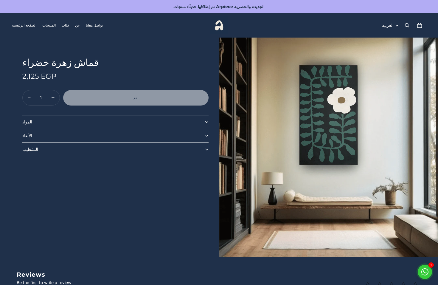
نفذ (136, 97)
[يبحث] (407, 25)
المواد (27, 122)
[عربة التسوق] (419, 25)
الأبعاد (27, 135)
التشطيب (30, 149)
